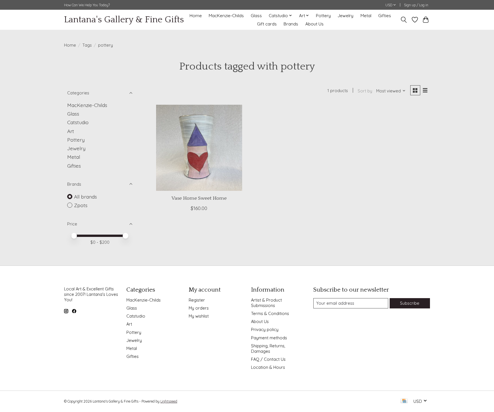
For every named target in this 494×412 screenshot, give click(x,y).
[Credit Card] (404, 401)
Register (197, 300)
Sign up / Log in (416, 5)
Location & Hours (268, 367)
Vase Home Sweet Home (199, 198)
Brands (291, 24)
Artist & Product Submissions (266, 302)
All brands (85, 196)
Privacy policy (264, 329)
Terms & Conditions (270, 313)
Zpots (80, 205)
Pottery (323, 15)
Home (196, 15)
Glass (256, 15)
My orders (199, 308)
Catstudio (78, 122)
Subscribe (409, 303)
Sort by (365, 91)
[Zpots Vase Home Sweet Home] (199, 148)
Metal (365, 15)
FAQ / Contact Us (268, 359)
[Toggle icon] (404, 20)
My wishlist (199, 316)
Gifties (384, 15)
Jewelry (345, 15)
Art (70, 131)
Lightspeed (168, 401)
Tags (87, 45)
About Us (314, 24)
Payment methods (269, 337)
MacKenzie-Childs (226, 15)
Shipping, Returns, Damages (268, 348)
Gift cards (267, 24)
